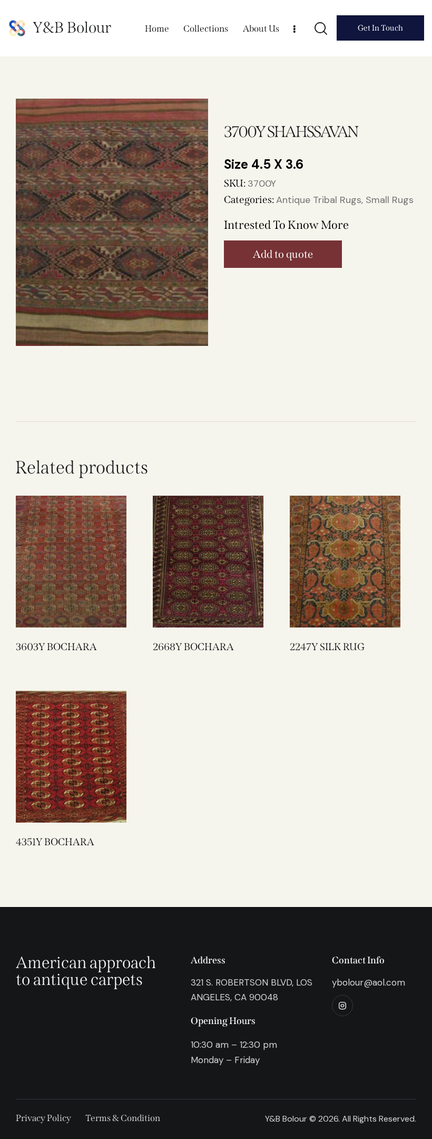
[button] (56, 561)
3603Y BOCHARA (56, 647)
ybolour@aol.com (368, 982)
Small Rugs (390, 200)
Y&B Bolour (72, 27)
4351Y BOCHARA (55, 842)
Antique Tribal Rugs (318, 200)
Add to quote (283, 254)
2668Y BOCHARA (193, 647)
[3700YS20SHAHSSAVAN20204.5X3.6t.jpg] (112, 222)
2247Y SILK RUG (327, 647)
